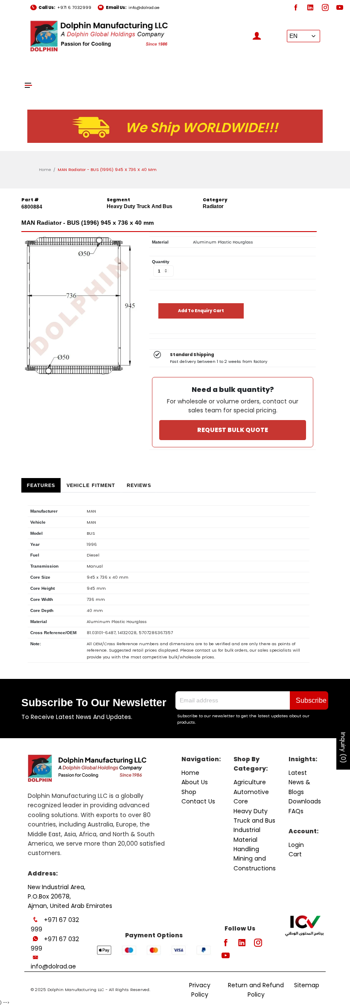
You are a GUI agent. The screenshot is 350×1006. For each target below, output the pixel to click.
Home (45, 169)
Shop (188, 792)
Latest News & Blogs (299, 782)
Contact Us (198, 801)
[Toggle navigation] (28, 85)
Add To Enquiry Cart (201, 310)
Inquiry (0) (343, 747)
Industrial (246, 830)
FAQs (296, 811)
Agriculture (249, 782)
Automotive (251, 792)
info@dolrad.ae (144, 7)
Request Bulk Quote (232, 430)
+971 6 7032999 (74, 7)
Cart (295, 854)
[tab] (41, 485)
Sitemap (306, 985)
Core (240, 801)
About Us (194, 782)
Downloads (305, 801)
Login (296, 845)
